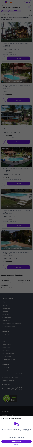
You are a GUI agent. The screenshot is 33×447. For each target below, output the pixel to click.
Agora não (16, 444)
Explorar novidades (16, 441)
